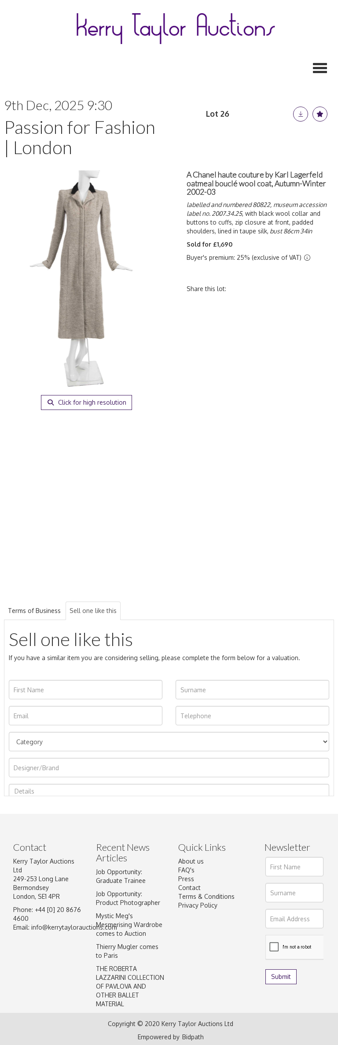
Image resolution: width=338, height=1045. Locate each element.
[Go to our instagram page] (295, 288)
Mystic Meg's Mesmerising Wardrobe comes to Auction (129, 924)
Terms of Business (34, 610)
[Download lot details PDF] (300, 114)
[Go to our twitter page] (205, 946)
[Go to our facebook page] (186, 946)
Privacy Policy (197, 905)
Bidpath (193, 1037)
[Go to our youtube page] (186, 957)
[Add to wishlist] (319, 114)
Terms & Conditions (206, 896)
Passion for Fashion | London (79, 137)
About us (191, 861)
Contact (189, 887)
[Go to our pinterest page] (223, 946)
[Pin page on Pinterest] (277, 288)
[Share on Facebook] (240, 288)
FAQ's (186, 870)
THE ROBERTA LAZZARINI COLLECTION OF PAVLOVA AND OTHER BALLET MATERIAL (130, 986)
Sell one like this (93, 610)
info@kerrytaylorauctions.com (74, 927)
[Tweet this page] (259, 288)
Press (186, 879)
